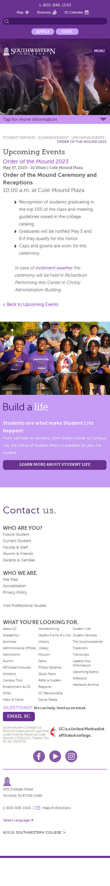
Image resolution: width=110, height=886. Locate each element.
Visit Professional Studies (25, 606)
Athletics (9, 674)
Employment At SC (17, 686)
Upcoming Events (88, 138)
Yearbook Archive (86, 684)
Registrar (45, 686)
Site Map (10, 579)
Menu (99, 51)
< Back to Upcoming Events (30, 304)
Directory (44, 12)
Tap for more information (30, 119)
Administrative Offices (19, 648)
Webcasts (80, 678)
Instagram (71, 756)
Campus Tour (13, 680)
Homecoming (48, 628)
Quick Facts (47, 674)
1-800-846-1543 (55, 5)
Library (43, 648)
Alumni (8, 661)
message (37, 808)
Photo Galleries (50, 667)
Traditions (80, 648)
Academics (11, 635)
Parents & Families (19, 560)
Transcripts (81, 654)
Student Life (82, 628)
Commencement (53, 138)
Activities (9, 641)
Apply (43, 31)
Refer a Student (49, 680)
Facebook (39, 756)
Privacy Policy (15, 592)
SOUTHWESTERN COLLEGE (38, 832)
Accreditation (14, 586)
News (42, 661)
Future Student (16, 534)
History (43, 641)
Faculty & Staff (15, 547)
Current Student (17, 541)
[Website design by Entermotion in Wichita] (64, 832)
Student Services (19, 138)
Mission (44, 654)
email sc (18, 716)
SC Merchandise (50, 693)
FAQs (7, 693)
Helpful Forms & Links (54, 635)
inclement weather (53, 267)
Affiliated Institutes (17, 667)
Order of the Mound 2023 (81, 142)
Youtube (55, 756)
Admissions (11, 654)
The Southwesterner (88, 641)
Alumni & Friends (18, 554)
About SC (10, 628)
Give (67, 31)
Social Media (47, 699)
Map (20, 12)
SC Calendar (74, 12)
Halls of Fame (13, 699)
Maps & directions (57, 808)
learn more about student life (54, 464)
